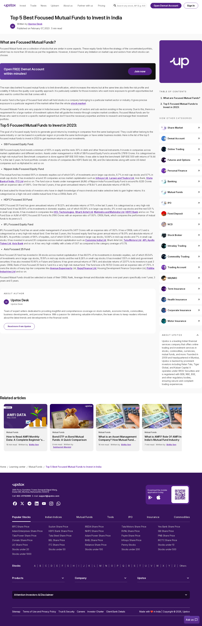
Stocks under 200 (131, 549)
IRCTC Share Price (167, 540)
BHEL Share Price (94, 540)
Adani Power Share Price (98, 535)
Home (3, 466)
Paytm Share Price (131, 535)
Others (183, 565)
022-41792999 (24, 496)
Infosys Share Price (131, 540)
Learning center (17, 466)
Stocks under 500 (167, 549)
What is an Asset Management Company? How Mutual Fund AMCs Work (117, 438)
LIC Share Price (20, 544)
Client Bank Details (115, 611)
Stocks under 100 (94, 549)
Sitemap (16, 611)
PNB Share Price (166, 535)
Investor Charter (95, 611)
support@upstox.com (49, 496)
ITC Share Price (57, 544)
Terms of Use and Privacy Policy (39, 611)
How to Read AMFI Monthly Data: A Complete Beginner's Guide (24, 438)
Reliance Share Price (96, 544)
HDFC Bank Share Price (61, 531)
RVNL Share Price (131, 531)
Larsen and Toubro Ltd (121, 178)
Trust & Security (66, 611)
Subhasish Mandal (62, 447)
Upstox (186, 611)
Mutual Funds (35, 466)
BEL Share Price (57, 540)
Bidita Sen (34, 444)
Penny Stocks (129, 544)
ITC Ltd (19, 181)
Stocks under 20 (20, 549)
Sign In (191, 5)
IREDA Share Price (94, 526)
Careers (81, 611)
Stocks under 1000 (21, 554)
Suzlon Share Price (58, 526)
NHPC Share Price (94, 531)
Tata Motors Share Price (134, 526)
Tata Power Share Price (24, 535)
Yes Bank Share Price (169, 526)
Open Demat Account (166, 5)
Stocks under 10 (166, 544)
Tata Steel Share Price (60, 535)
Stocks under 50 (57, 549)
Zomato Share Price (22, 540)
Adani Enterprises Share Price (27, 531)
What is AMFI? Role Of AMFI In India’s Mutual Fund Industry (163, 438)
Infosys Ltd (102, 178)
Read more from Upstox (19, 326)
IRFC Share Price (20, 526)
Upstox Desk (35, 24)
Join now (140, 71)
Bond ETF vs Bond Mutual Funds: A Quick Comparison (69, 438)
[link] (25, 427)
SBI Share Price (166, 531)
